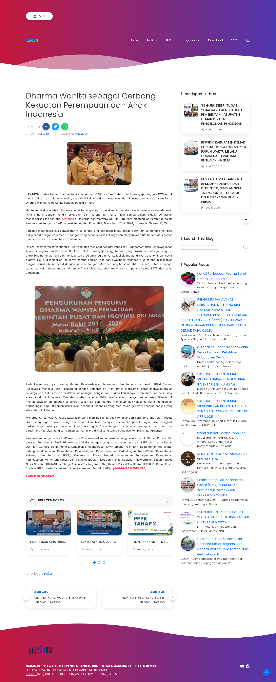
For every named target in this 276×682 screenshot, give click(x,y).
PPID (168, 40)
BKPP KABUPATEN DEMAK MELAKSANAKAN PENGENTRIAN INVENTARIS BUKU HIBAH (221, 379)
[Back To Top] (266, 672)
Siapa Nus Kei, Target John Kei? (221, 433)
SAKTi (234, 40)
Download (215, 40)
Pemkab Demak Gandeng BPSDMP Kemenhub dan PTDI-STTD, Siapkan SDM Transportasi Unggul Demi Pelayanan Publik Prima (221, 190)
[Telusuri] (248, 40)
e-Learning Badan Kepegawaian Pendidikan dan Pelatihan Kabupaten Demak (222, 352)
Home (134, 40)
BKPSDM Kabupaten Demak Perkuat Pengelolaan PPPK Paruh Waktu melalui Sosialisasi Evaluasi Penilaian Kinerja (223, 151)
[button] (46, 126)
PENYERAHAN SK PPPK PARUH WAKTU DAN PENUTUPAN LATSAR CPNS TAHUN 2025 (223, 516)
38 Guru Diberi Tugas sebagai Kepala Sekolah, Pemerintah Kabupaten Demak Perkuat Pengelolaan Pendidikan (222, 114)
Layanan (189, 40)
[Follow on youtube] (242, 666)
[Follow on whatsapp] (248, 666)
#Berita (46, 574)
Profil (150, 40)
